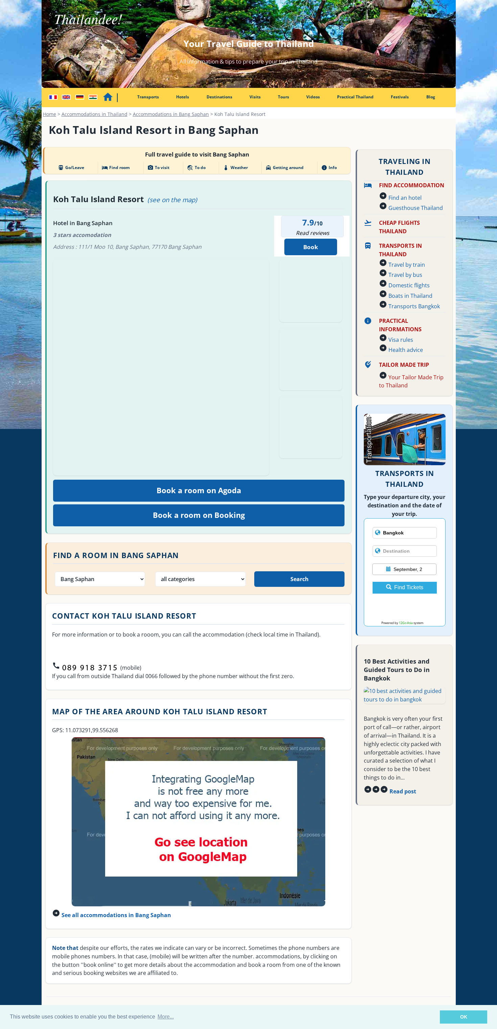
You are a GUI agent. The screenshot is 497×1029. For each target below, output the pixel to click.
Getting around (284, 168)
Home (49, 114)
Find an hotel (405, 197)
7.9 (308, 222)
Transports (148, 97)
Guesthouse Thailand (415, 208)
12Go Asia (406, 623)
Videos (313, 97)
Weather (235, 168)
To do (196, 168)
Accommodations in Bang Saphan (171, 114)
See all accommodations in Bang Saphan (116, 915)
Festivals (400, 97)
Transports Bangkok (414, 306)
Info (329, 168)
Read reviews (312, 233)
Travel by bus (405, 275)
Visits (255, 97)
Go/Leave (71, 168)
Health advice (405, 350)
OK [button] (463, 1017)
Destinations (219, 97)
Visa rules (400, 339)
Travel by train (406, 264)
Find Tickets (408, 587)
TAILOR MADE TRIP (404, 364)
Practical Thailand (355, 97)
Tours (283, 97)
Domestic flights (409, 285)
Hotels (182, 97)
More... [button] (166, 1017)
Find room (116, 168)
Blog (430, 97)
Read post (402, 791)
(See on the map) (172, 199)
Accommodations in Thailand (94, 114)
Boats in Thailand (410, 296)
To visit (158, 168)
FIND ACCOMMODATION (411, 185)
